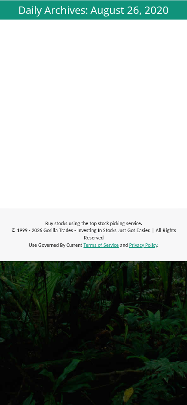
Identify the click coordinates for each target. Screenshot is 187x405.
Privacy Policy (143, 245)
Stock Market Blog (41, 98)
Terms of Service (101, 245)
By (84, 98)
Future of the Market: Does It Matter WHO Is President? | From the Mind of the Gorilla (93, 74)
